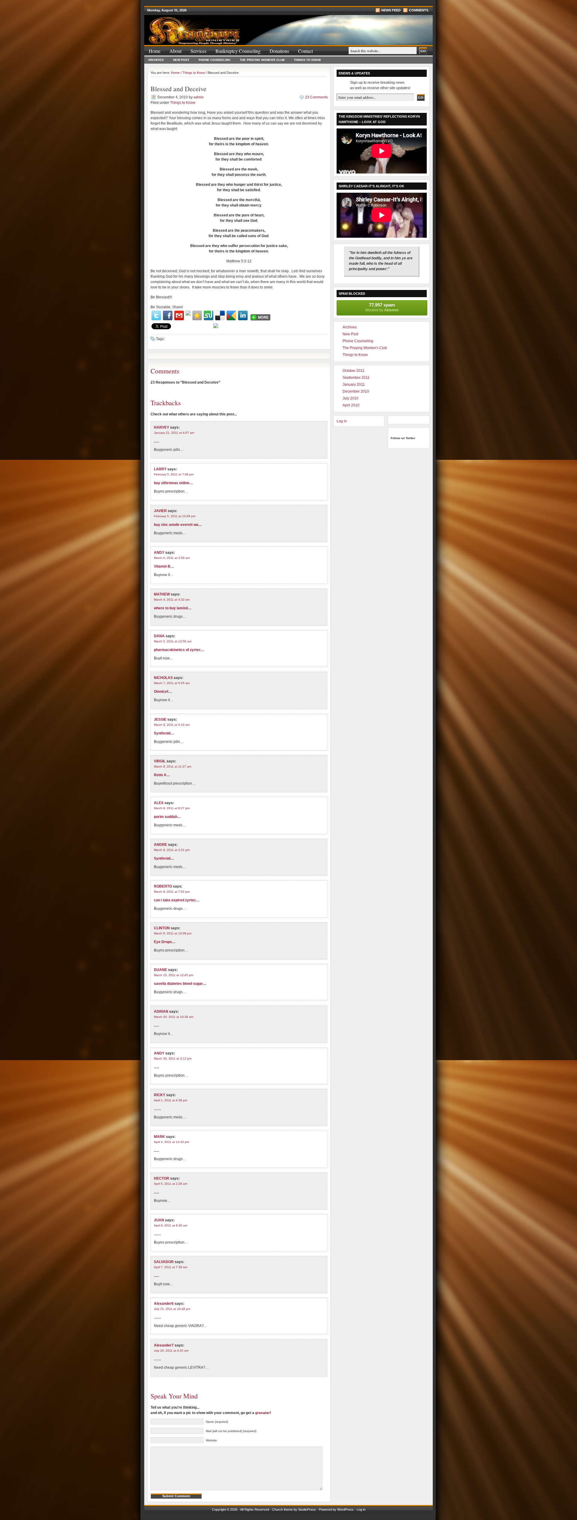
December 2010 (356, 391)
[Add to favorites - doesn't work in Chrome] (197, 315)
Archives (156, 60)
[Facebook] (167, 315)
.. (155, 441)
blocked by (381, 307)
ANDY (159, 552)
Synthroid (162, 733)
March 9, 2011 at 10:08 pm (172, 933)
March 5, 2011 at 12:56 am (172, 641)
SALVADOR (164, 1262)
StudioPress (307, 1509)
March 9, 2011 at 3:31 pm (172, 850)
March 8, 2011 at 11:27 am (172, 766)
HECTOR (161, 1178)
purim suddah (165, 817)
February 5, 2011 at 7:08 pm (174, 474)
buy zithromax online (171, 483)
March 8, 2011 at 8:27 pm (172, 808)
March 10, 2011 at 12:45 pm (173, 975)
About (175, 51)
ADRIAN (161, 1011)
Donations (279, 51)
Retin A (160, 775)
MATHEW (162, 594)
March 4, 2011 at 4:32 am (172, 599)
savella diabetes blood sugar (178, 984)
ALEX (158, 803)
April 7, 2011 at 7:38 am (170, 1267)
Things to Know (307, 60)
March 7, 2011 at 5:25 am (172, 683)
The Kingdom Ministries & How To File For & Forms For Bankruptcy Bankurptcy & (216, 27)
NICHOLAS (163, 678)
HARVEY (161, 427)
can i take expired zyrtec (175, 900)
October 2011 (354, 371)
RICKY (159, 1095)
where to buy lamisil (171, 608)
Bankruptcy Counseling (238, 51)
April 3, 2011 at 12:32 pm (171, 1142)
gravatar (262, 1413)
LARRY (160, 469)
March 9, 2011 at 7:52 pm (172, 891)
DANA (159, 636)
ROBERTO (163, 886)
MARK (159, 1137)
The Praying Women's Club (262, 60)
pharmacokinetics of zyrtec (177, 650)
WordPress (345, 1509)
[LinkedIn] (243, 315)
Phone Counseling (214, 60)
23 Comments (316, 97)
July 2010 (351, 398)
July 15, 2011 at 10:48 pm (172, 1308)
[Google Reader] (231, 315)
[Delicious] (220, 315)
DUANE (160, 970)
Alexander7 (164, 1345)
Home (154, 51)
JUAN (159, 1220)
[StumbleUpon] (208, 315)
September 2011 (356, 377)
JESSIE (160, 719)
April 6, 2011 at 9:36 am (170, 1225)
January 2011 (354, 384)
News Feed (391, 10)
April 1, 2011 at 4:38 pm (170, 1100)
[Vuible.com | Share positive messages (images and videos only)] (188, 314)
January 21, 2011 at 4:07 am (174, 432)
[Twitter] (156, 315)
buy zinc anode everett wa (176, 525)
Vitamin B (162, 566)
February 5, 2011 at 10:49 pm (174, 516)
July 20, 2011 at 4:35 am (171, 1350)
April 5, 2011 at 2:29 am (170, 1183)
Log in (342, 421)
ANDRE (160, 845)
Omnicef (161, 691)
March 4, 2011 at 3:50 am (172, 557)
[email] (179, 315)
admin (199, 97)
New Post (181, 60)
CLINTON (162, 928)
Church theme (282, 1509)
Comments (418, 10)
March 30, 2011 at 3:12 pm (172, 1058)
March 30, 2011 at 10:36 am (173, 1016)
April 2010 (351, 405)
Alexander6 (164, 1303)
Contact (305, 51)
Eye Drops (163, 942)
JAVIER (160, 511)
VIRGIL (160, 761)
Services (198, 51)
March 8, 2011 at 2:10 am (172, 724)
